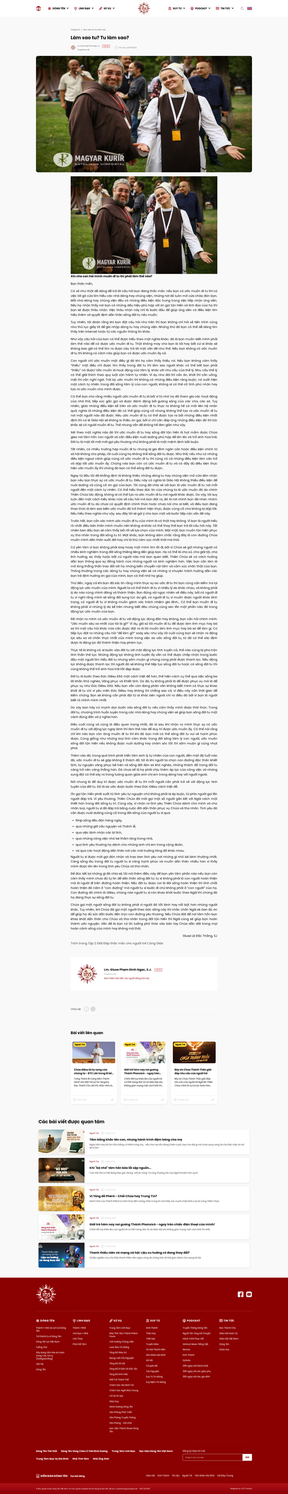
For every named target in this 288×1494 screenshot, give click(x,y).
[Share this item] (112, 1099)
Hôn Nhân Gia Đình (156, 1354)
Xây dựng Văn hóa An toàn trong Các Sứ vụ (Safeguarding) (50, 1355)
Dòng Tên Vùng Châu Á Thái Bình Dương (84, 1451)
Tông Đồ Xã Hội (117, 1363)
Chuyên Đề (152, 1365)
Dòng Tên (41, 1369)
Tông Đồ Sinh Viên (118, 1374)
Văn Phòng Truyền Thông (122, 1417)
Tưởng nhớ (41, 1347)
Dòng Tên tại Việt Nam (48, 1341)
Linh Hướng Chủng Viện (121, 1341)
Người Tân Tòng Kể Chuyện (197, 1333)
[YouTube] (249, 1294)
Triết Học (150, 1338)
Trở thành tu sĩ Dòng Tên (48, 1336)
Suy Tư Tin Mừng (154, 1376)
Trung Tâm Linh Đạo (119, 1327)
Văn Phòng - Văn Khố (120, 1422)
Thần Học (151, 1333)
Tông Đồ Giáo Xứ (117, 1352)
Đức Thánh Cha (227, 1327)
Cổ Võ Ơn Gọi (116, 1395)
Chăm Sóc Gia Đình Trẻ (121, 1385)
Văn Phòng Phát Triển (120, 1412)
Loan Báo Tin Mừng (119, 1347)
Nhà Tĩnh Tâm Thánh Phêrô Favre (123, 1335)
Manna (186, 1349)
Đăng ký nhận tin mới (194, 1450)
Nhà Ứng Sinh (101, 1458)
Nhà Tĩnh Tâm (80, 1458)
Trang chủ (75, 29)
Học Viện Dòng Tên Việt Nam (156, 1451)
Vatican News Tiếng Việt (195, 1344)
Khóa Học (224, 1349)
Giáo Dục (114, 1401)
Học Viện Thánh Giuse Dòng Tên (123, 1430)
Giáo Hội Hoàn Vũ (228, 1333)
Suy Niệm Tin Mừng (156, 1382)
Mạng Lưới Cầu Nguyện (121, 1357)
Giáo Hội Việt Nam (228, 1338)
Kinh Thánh (152, 1327)
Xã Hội (149, 1360)
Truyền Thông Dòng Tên (195, 1327)
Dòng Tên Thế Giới (46, 1451)
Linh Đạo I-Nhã (80, 1333)
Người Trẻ (187, 1475)
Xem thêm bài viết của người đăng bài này (126, 978)
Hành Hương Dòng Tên (121, 1406)
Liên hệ (39, 1363)
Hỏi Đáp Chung (225, 1475)
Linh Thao (78, 1338)
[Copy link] (93, 1009)
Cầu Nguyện (152, 1371)
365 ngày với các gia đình (196, 1376)
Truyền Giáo (152, 1344)
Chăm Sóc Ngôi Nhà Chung (123, 1390)
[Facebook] (241, 1294)
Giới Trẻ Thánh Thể (119, 1379)
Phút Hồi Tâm (79, 1344)
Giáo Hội (150, 1475)
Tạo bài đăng (77, 1476)
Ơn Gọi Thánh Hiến (155, 1349)
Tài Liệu (176, 1475)
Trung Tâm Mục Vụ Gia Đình (52, 1458)
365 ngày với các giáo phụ (197, 1371)
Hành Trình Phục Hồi (193, 1338)
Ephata (186, 1360)
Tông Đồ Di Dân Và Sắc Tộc (123, 1368)
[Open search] (241, 8)
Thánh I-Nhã (79, 1327)
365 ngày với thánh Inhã (195, 1365)
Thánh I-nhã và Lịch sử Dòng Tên (51, 1329)
